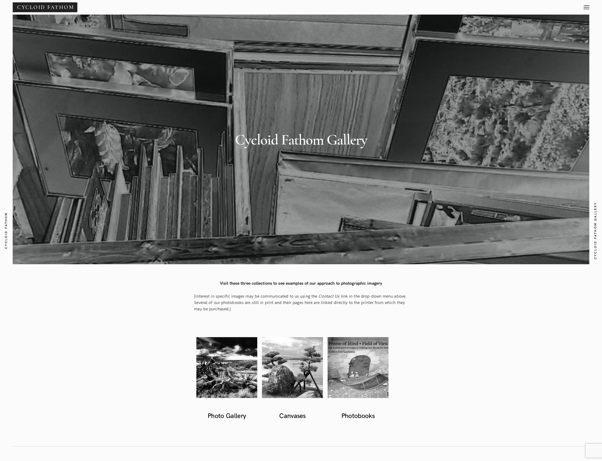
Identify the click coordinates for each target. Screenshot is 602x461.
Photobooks (358, 415)
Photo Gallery (227, 415)
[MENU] (586, 5)
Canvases (292, 415)
